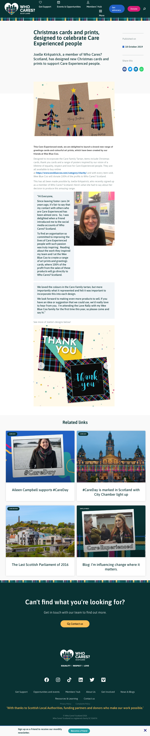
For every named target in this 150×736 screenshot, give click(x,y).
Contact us (89, 698)
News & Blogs (128, 691)
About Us (91, 691)
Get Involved (108, 691)
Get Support (21, 691)
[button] (124, 69)
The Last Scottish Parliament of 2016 (40, 565)
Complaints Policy (83, 704)
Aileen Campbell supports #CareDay (40, 490)
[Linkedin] (80, 680)
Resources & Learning (66, 698)
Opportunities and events (46, 691)
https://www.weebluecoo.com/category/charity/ (61, 172)
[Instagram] (58, 680)
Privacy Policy (65, 704)
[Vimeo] (103, 680)
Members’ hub (72, 691)
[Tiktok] (69, 680)
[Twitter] (92, 680)
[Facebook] (46, 680)
